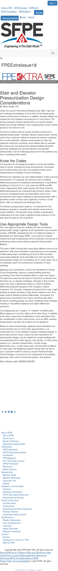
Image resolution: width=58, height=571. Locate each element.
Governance (8, 438)
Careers (5, 534)
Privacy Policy (6, 561)
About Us (7, 416)
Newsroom (8, 423)
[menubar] (29, 13)
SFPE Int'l (33, 7)
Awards (6, 483)
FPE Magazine (9, 458)
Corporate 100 (9, 480)
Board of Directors (11, 441)
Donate (39, 12)
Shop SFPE (5, 552)
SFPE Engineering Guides (14, 452)
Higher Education (10, 528)
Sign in (52, 3)
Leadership (30, 555)
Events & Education (10, 500)
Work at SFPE (32, 558)
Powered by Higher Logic (29, 570)
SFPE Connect (20, 7)
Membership (7, 472)
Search (31, 17)
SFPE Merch (24, 11)
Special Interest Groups (13, 497)
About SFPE (6, 432)
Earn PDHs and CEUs (31, 552)
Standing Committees (12, 491)
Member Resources (11, 477)
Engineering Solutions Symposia (17, 508)
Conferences (8, 506)
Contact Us (5, 386)
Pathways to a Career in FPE (16, 539)
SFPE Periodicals (10, 463)
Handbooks (8, 455)
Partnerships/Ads (10, 18)
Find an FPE (6, 7)
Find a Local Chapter (15, 555)
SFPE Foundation (9, 11)
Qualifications (7, 517)
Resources (7, 466)
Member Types (9, 475)
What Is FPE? (9, 542)
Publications (6, 446)
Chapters (7, 489)
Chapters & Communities (12, 486)
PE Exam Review (10, 511)
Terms (15, 561)
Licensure (7, 525)
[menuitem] (7, 7)
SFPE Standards (10, 449)
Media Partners (9, 469)
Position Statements (12, 520)
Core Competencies (12, 522)
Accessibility (24, 561)
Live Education (9, 503)
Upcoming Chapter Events (14, 514)
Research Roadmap (12, 531)
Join (24, 17)
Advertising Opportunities (14, 443)
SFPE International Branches (16, 494)
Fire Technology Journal (13, 460)
